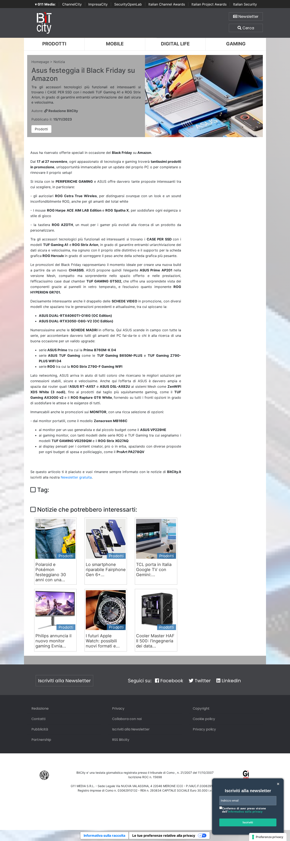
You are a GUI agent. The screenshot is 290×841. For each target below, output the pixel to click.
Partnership (41, 739)
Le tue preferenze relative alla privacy (163, 835)
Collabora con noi (127, 718)
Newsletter (248, 16)
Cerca (247, 28)
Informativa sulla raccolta (104, 835)
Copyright (201, 708)
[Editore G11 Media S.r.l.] (246, 775)
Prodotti (54, 43)
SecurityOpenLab (128, 4)
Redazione (40, 708)
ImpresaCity (98, 4)
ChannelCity (72, 4)
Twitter (202, 680)
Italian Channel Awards (166, 4)
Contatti (38, 718)
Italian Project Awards (209, 4)
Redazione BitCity (63, 111)
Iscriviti (248, 822)
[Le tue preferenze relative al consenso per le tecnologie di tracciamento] (268, 837)
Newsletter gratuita (76, 477)
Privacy (118, 708)
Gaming (236, 43)
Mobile (115, 43)
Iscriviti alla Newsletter (64, 680)
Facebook (171, 680)
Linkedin (230, 680)
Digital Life (175, 43)
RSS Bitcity (120, 739)
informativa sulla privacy (245, 811)
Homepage (40, 62)
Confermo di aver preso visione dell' (244, 810)
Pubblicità (39, 729)
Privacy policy (204, 729)
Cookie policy (204, 718)
